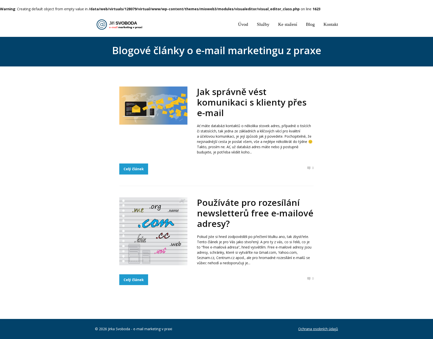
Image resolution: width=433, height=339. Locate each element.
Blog (310, 24)
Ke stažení (287, 24)
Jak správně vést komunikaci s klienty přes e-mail (251, 102)
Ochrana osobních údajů (318, 328)
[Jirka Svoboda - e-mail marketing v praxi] (120, 24)
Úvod (243, 24)
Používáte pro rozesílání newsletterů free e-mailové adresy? (255, 213)
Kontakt (330, 24)
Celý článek (134, 168)
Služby (263, 24)
